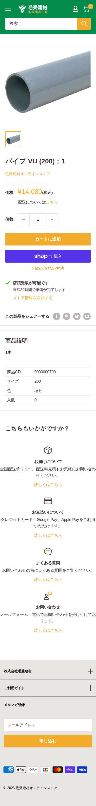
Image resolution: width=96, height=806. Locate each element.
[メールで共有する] (87, 316)
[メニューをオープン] (8, 9)
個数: (10, 219)
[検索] (84, 24)
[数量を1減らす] (23, 219)
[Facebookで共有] (56, 316)
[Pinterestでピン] (66, 316)
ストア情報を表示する (33, 297)
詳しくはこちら (48, 484)
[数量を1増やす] (52, 219)
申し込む (48, 741)
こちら (52, 202)
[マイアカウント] (75, 9)
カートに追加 (48, 239)
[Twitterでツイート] (77, 316)
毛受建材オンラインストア (27, 174)
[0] (86, 9)
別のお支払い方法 (48, 268)
